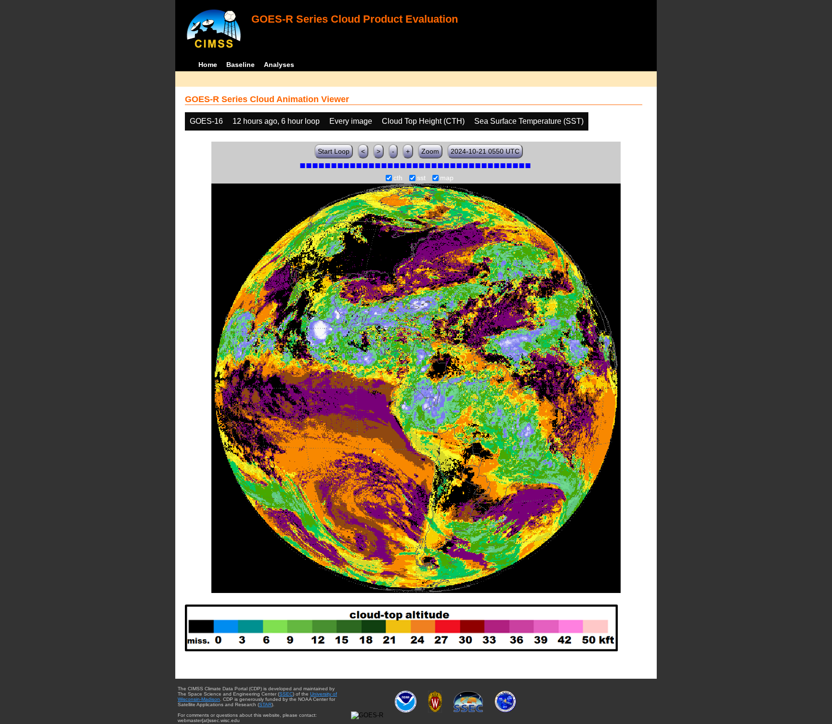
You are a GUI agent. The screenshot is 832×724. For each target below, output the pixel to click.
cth (398, 178)
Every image (350, 121)
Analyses (279, 64)
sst (421, 178)
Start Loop (334, 151)
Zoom (430, 151)
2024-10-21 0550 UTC (485, 151)
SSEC (286, 694)
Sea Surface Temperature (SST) (529, 121)
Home (207, 64)
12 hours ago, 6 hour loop (276, 121)
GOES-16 (206, 121)
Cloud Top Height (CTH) (423, 121)
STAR (265, 704)
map (447, 178)
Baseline (240, 64)
